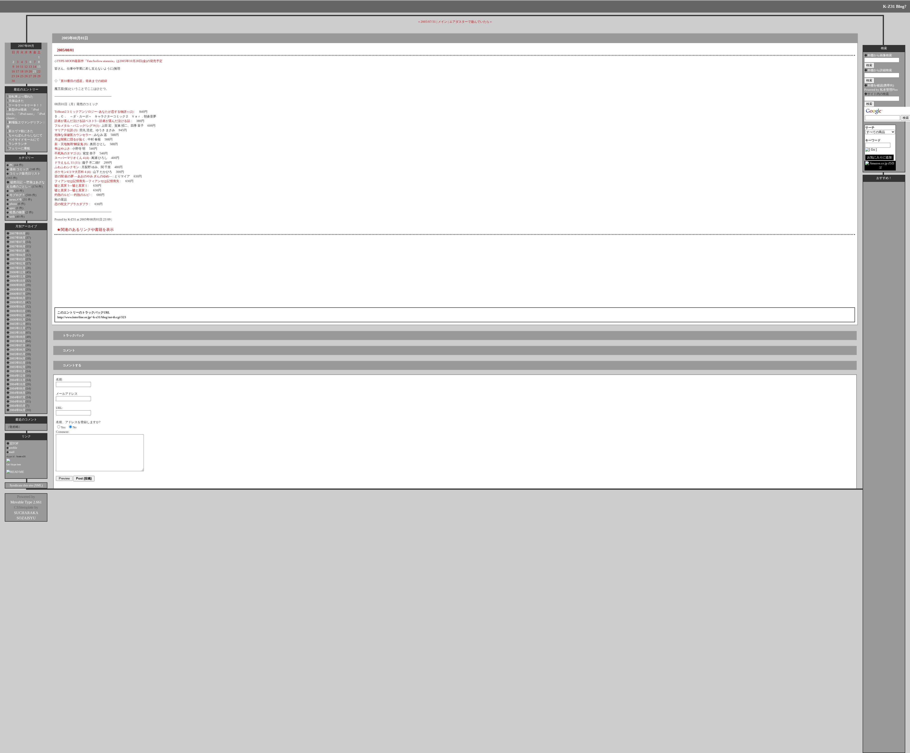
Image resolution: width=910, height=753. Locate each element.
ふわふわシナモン (67, 167)
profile (13, 447)
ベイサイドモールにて (24, 139)
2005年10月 (17, 332)
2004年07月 (17, 397)
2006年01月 (17, 319)
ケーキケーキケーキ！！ (25, 105)
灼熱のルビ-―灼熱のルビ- (72, 195)
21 (34, 71)
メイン (442, 21)
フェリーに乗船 (19, 148)
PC (11, 165)
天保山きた (16, 101)
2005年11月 (17, 328)
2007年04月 (17, 255)
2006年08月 (17, 289)
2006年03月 (17, 311)
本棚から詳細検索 (879, 70)
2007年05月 (17, 250)
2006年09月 (17, 285)
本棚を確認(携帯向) (880, 85)
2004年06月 (17, 401)
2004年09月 (17, 388)
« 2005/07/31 (427, 21)
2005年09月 (17, 337)
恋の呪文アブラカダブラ (71, 204)
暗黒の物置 (17, 212)
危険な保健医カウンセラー (73, 135)
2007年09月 (17, 233)
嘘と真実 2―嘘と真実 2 (71, 190)
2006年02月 (17, 315)
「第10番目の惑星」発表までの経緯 (82, 81)
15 (39, 66)
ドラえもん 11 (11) (67, 162)
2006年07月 (17, 294)
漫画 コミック (19, 169)
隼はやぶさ (62, 148)
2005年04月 (17, 358)
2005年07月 (17, 345)
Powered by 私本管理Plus (881, 89)
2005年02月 (17, 367)
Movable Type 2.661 (26, 502)
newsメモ (16, 199)
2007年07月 (17, 242)
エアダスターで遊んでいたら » (470, 21)
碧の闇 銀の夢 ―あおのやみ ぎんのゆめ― (83, 176)
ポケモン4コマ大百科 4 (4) (73, 172)
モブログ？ (17, 195)
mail (11, 452)
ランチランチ (18, 144)
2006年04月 (17, 306)
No (75, 427)
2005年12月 (17, 324)
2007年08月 (17, 237)
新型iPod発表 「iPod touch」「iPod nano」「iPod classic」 (25, 114)
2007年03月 (17, 259)
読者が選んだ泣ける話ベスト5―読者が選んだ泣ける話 (92, 121)
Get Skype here (13, 464)
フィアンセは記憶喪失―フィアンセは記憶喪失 (87, 181)
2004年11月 (17, 380)
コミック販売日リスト (24, 173)
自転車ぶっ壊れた (21, 96)
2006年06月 (17, 298)
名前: (59, 379)
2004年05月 (17, 406)
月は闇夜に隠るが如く (70, 139)
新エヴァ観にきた (21, 131)
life (11, 191)
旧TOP (13, 443)
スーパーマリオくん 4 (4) (72, 158)
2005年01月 (17, 371)
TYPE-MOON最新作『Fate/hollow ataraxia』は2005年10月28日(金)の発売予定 (109, 61)
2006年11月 (17, 276)
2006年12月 (17, 272)
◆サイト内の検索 (876, 94)
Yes (63, 427)
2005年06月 (17, 349)
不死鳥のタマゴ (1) (67, 153)
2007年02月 (17, 263)
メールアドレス (66, 393)
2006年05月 (17, 302)
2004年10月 (17, 384)
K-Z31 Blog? (894, 6)
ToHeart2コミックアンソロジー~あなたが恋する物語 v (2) (94, 111)
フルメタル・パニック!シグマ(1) (77, 125)
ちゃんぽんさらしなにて (25, 135)
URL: (59, 408)
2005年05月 (17, 354)
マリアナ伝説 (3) (66, 130)
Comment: (62, 432)
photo (13, 204)
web (12, 216)
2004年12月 (17, 375)
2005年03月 (17, 362)
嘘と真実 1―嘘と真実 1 (71, 185)
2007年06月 (17, 246)
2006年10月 (17, 280)
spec (12, 208)
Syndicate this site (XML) (26, 485)
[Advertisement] (102, 29)
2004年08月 (17, 392)
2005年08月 (17, 341)
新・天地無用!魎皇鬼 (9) (71, 144)
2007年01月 (17, 268)
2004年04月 (17, 410)
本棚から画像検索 (879, 55)
